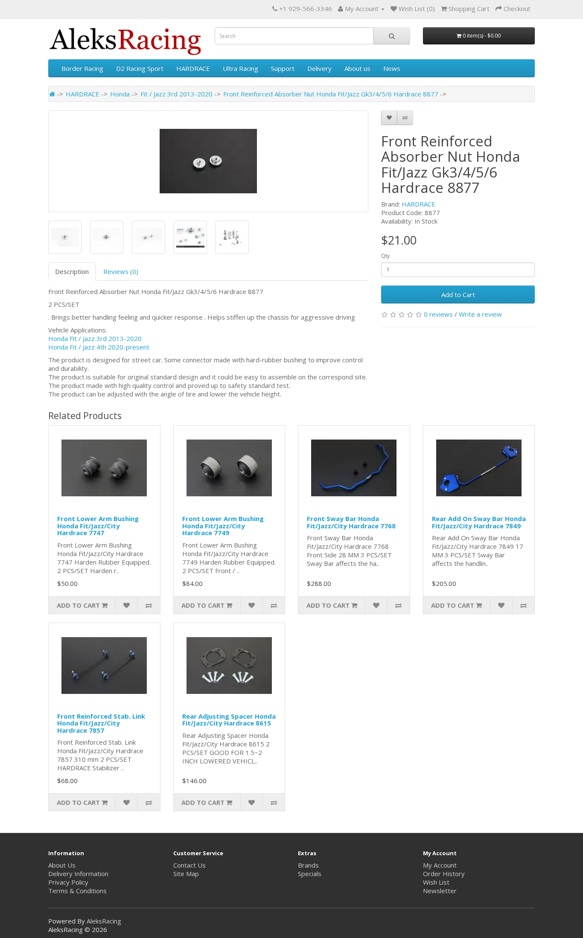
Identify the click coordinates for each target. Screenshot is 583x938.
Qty (385, 255)
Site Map (186, 873)
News (391, 68)
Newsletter (440, 890)
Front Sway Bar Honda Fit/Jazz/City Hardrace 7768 (351, 522)
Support (282, 68)
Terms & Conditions (77, 890)
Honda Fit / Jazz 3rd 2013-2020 (95, 338)
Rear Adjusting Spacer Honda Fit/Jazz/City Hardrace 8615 (229, 720)
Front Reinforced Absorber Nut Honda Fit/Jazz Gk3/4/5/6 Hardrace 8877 (330, 94)
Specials (309, 873)
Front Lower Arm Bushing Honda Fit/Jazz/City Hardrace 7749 (223, 525)
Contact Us (189, 865)
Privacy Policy (68, 882)
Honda (120, 94)
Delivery (319, 68)
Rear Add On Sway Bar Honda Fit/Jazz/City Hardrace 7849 (479, 522)
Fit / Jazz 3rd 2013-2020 (176, 94)
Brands (308, 865)
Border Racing (82, 68)
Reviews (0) (120, 271)
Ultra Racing (240, 68)
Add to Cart (458, 294)
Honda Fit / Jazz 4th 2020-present (98, 347)
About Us (62, 865)
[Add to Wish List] (389, 118)
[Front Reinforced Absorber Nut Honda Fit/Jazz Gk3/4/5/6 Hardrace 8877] (208, 161)
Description (72, 271)
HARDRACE (193, 68)
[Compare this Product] (405, 118)
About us (357, 68)
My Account (440, 865)
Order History (444, 873)
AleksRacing (104, 921)
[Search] (391, 35)
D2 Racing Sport (139, 68)
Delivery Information (78, 873)
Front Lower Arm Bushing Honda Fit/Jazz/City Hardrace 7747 (98, 525)
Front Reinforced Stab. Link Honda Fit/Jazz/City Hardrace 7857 (101, 723)
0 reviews (438, 314)
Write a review (480, 314)
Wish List (436, 882)
